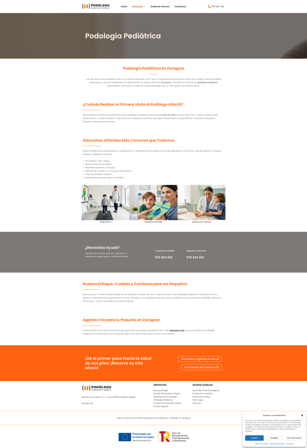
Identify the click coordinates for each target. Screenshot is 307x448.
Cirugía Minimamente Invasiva (167, 403)
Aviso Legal (197, 400)
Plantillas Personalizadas (165, 397)
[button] (302, 415)
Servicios (137, 6)
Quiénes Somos (159, 6)
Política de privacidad (277, 443)
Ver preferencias (294, 438)
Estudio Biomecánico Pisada (167, 393)
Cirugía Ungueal (161, 406)
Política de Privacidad (202, 393)
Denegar (274, 438)
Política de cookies (261, 443)
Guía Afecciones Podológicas (205, 390)
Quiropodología (161, 390)
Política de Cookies (201, 397)
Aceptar (254, 438)
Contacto (180, 6)
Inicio (124, 6)
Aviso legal (289, 443)
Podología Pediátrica (163, 400)
